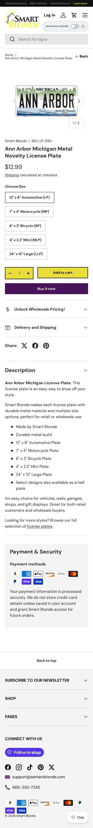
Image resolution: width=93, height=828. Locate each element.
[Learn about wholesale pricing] (83, 26)
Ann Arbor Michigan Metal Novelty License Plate (38, 58)
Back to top (46, 660)
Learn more (80, 3)
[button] (74, 15)
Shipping (12, 175)
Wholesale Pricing (57, 26)
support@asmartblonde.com (38, 776)
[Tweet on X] (24, 345)
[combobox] (46, 39)
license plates (39, 526)
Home (9, 55)
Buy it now (46, 288)
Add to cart (62, 272)
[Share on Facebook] (35, 345)
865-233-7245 (26, 787)
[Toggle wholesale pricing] (74, 26)
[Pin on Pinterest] (46, 345)
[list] (46, 101)
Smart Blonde (16, 141)
